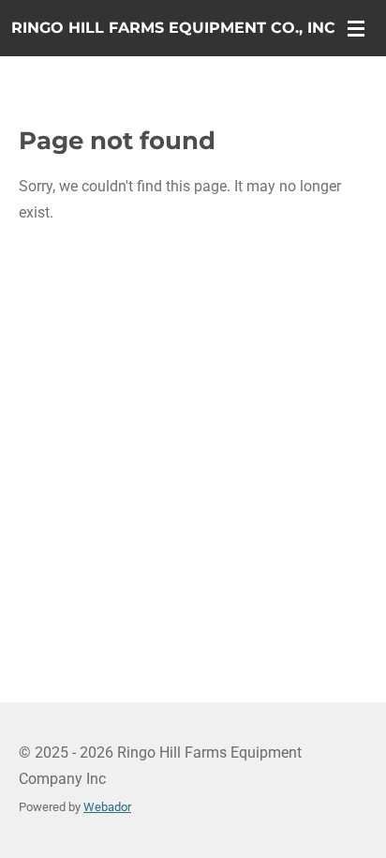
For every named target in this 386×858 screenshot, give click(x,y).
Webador (107, 807)
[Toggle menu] (356, 28)
